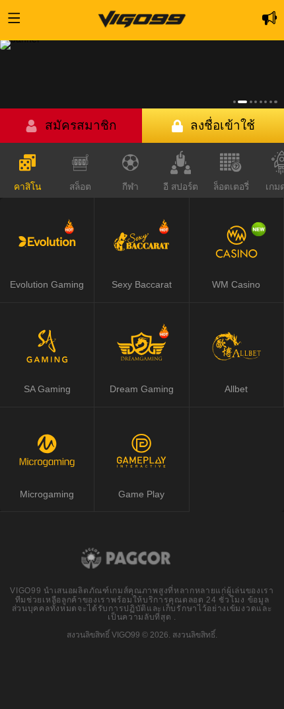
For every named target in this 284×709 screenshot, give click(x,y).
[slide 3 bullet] (250, 102)
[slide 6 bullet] (265, 102)
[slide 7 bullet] (270, 102)
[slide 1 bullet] (234, 102)
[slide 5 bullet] (261, 102)
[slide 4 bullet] (255, 102)
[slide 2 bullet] (242, 102)
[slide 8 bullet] (275, 102)
